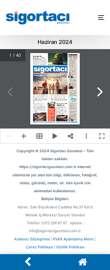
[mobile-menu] (97, 17)
